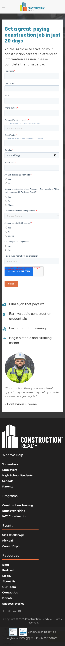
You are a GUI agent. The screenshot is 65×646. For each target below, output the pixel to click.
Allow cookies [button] (57, 637)
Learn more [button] (9, 643)
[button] (3, 7)
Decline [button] (40, 636)
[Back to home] (32, 7)
